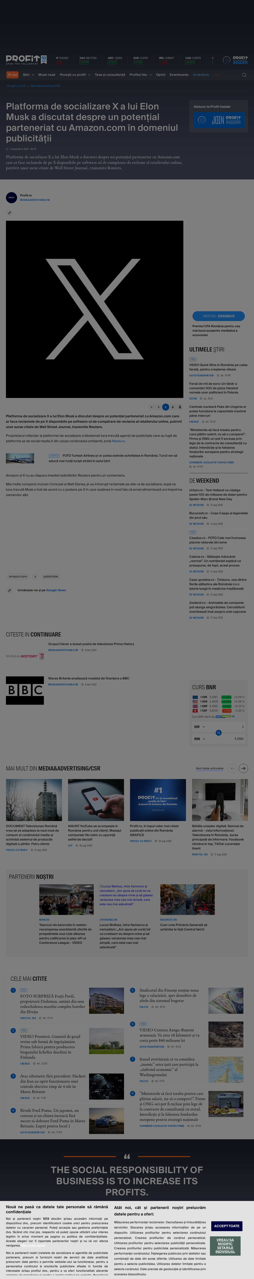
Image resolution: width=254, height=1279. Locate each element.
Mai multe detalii (33, 1245)
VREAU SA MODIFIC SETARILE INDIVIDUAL (225, 1246)
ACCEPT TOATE (226, 1226)
